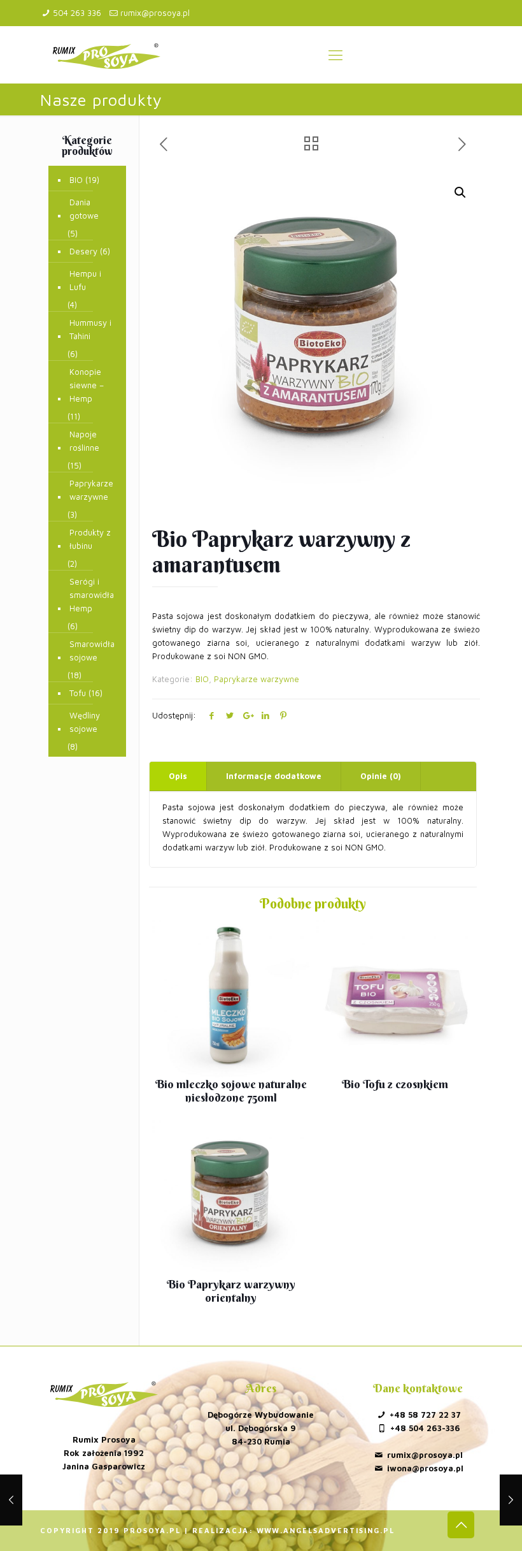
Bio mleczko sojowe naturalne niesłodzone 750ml (231, 1091)
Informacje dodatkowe (273, 776)
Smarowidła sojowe (92, 650)
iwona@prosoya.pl (425, 1468)
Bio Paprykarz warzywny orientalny (231, 1291)
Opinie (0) (380, 776)
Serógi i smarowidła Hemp (91, 594)
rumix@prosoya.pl (155, 13)
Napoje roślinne (84, 441)
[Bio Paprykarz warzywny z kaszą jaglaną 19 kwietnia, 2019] (511, 1500)
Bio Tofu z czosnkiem (395, 1084)
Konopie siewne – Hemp (86, 385)
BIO (202, 679)
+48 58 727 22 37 (425, 1414)
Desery (83, 251)
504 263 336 (77, 13)
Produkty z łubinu (90, 539)
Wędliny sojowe (84, 722)
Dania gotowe (84, 209)
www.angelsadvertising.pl (326, 1530)
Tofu (77, 693)
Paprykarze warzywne (256, 679)
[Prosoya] (106, 55)
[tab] (178, 776)
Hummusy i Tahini (90, 329)
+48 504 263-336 (425, 1428)
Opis (178, 776)
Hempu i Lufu (85, 280)
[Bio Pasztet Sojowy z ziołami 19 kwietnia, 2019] (11, 1500)
